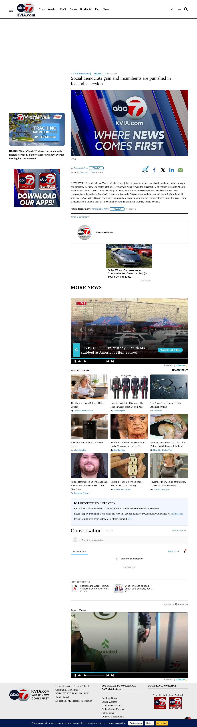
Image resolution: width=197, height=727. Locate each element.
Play (97, 9)
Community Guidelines (66, 689)
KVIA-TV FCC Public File (68, 693)
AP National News (100, 209)
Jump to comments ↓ (81, 217)
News (41, 9)
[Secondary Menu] (13, 9)
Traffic (63, 9)
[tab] (79, 551)
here (129, 519)
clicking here (177, 513)
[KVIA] (26, 9)
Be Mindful (86, 9)
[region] (129, 567)
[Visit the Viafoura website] (181, 604)
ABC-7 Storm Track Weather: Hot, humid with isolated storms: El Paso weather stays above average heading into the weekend (36, 155)
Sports (73, 9)
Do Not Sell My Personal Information (73, 700)
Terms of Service (63, 686)
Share (106, 9)
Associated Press (81, 168)
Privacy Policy (81, 686)
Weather (52, 9)
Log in (175, 530)
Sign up (182, 530)
